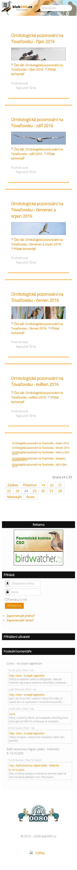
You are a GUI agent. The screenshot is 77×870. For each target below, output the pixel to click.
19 (43, 485)
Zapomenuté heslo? (20, 620)
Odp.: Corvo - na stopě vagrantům (27, 675)
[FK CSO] (38, 540)
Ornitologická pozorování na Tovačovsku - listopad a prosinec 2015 (39, 459)
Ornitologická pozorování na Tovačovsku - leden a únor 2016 (40, 453)
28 (60, 491)
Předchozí (30, 485)
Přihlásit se (14, 606)
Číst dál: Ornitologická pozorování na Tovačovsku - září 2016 (37, 151)
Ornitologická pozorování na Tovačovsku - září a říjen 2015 (39, 465)
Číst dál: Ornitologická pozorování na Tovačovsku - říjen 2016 (37, 67)
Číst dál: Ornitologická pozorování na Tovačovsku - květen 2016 (37, 395)
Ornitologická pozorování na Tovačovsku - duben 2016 (40, 443)
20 (52, 485)
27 (51, 491)
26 (43, 491)
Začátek (13, 485)
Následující (14, 497)
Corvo (12, 714)
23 (17, 491)
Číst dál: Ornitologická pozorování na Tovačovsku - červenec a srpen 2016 (37, 242)
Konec (30, 497)
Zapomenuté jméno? (21, 616)
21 (60, 485)
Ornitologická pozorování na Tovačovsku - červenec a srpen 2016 (37, 210)
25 (34, 491)
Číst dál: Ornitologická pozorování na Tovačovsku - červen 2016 (37, 326)
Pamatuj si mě (17, 599)
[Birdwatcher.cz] (38, 558)
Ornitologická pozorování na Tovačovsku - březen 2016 (40, 447)
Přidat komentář (25, 249)
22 (9, 491)
